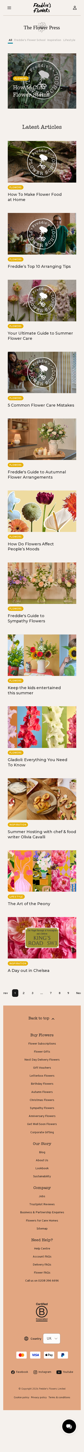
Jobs (42, 1196)
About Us (42, 1160)
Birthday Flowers (42, 1084)
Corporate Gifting (42, 1132)
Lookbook (42, 1168)
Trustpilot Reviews (42, 1204)
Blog (42, 1152)
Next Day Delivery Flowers (42, 1059)
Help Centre (42, 1248)
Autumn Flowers (42, 1092)
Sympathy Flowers (42, 1108)
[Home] (42, 7)
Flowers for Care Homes (42, 1220)
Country (36, 1339)
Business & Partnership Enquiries (42, 1212)
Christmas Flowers (42, 1100)
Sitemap (42, 1228)
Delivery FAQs (42, 1264)
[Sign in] (74, 7)
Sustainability (42, 1176)
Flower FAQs (42, 1272)
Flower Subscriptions (42, 1043)
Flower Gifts (42, 1051)
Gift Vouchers (42, 1067)
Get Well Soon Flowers (42, 1124)
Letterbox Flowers (42, 1076)
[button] (9, 7)
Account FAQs (42, 1256)
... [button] (41, 993)
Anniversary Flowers (42, 1116)
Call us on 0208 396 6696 (42, 1280)
